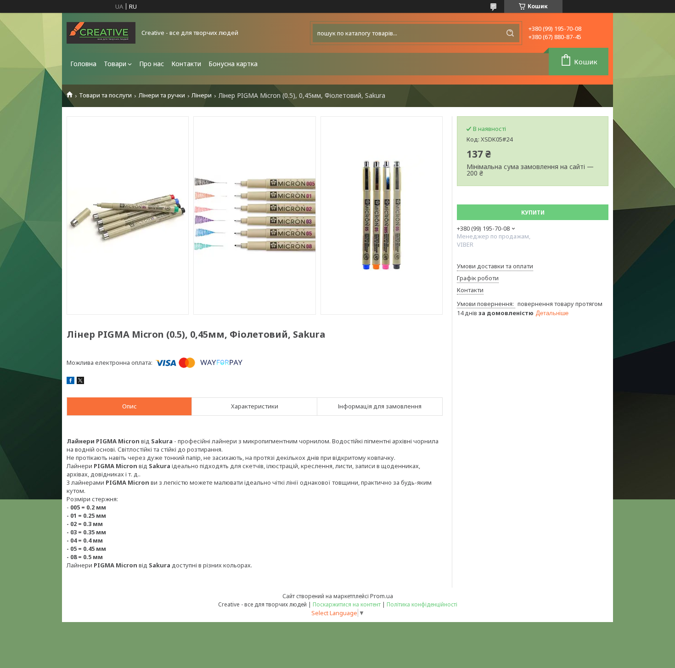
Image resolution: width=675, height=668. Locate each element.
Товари (115, 63)
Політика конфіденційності (422, 604)
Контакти (186, 63)
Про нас (151, 63)
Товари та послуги (105, 95)
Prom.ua (381, 596)
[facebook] (70, 382)
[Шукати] (510, 33)
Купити (533, 212)
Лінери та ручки (162, 95)
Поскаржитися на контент (347, 604)
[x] (80, 382)
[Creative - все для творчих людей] (101, 33)
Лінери (201, 95)
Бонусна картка (233, 63)
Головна (83, 63)
